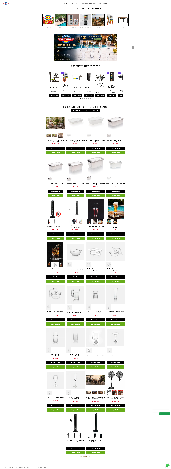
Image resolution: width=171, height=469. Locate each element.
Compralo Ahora (55, 152)
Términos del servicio (35, 467)
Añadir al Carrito (54, 95)
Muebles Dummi (11, 467)
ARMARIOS (73, 27)
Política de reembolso (27, 467)
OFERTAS (48, 27)
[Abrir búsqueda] (11, 3)
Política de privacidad (19, 467)
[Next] (133, 47)
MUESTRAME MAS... (85, 456)
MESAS (122, 27)
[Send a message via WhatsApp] (167, 465)
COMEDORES (98, 27)
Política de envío (43, 467)
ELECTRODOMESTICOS (85, 27)
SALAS (60, 27)
